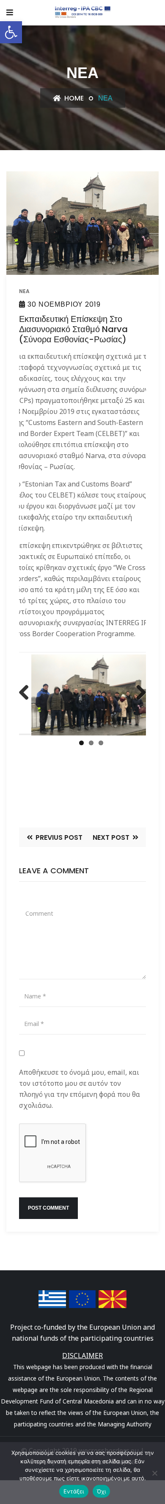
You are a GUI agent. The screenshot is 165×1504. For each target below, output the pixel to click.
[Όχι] (154, 1473)
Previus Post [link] (58, 837)
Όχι (101, 1491)
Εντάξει (73, 1491)
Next (138, 700)
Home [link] (73, 98)
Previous (27, 700)
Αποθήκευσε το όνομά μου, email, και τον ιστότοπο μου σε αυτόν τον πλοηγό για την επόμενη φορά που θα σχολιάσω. (79, 1089)
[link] (11, 32)
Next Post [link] (112, 837)
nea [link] (24, 291)
